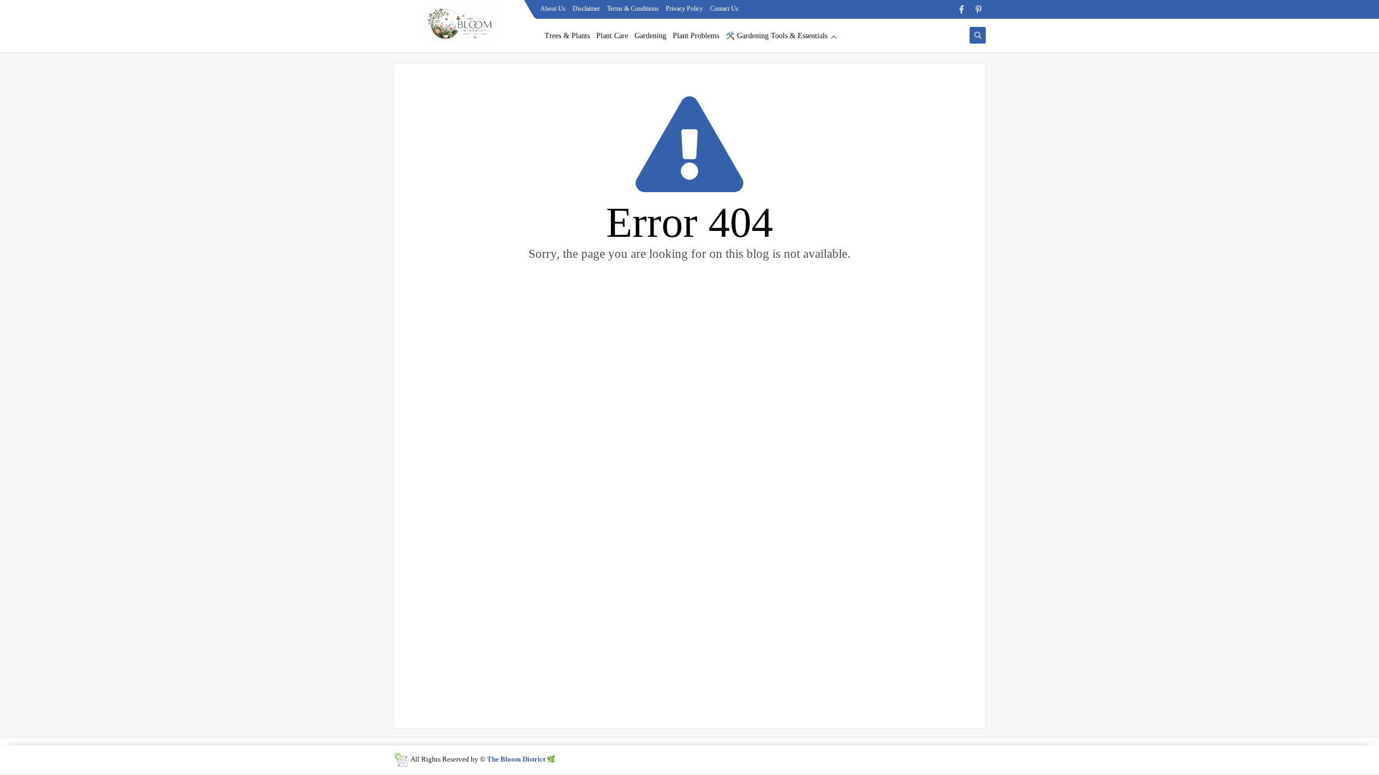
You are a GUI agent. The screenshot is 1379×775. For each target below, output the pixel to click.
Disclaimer (586, 8)
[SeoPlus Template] (400, 759)
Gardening (650, 36)
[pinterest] (978, 9)
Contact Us (724, 8)
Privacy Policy (684, 8)
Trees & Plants (567, 36)
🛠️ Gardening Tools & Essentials (776, 36)
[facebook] (961, 9)
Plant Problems (696, 36)
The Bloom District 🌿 (521, 759)
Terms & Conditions (633, 8)
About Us (553, 8)
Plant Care (612, 36)
